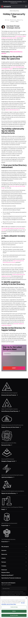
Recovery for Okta (5, 445)
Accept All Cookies (14, 615)
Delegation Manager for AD (8, 461)
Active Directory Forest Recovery (9, 411)
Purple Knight (4, 525)
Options (14, 611)
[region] (14, 607)
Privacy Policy (18, 594)
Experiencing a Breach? (7, 575)
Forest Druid (4, 541)
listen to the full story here (12, 109)
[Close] (26, 598)
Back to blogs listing (14, 10)
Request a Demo (5, 572)
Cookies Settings (14, 607)
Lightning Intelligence (7, 477)
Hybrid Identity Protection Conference (11, 578)
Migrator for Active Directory (8, 493)
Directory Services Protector (8, 395)
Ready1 (3, 509)
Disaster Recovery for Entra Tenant (10, 427)
